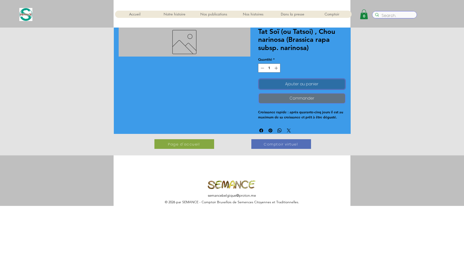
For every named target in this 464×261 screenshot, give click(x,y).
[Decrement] (262, 68)
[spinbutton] (269, 68)
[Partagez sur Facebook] (261, 130)
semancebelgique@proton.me (232, 195)
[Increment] (277, 68)
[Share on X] (289, 130)
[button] (364, 14)
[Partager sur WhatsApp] (280, 130)
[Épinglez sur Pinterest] (270, 130)
